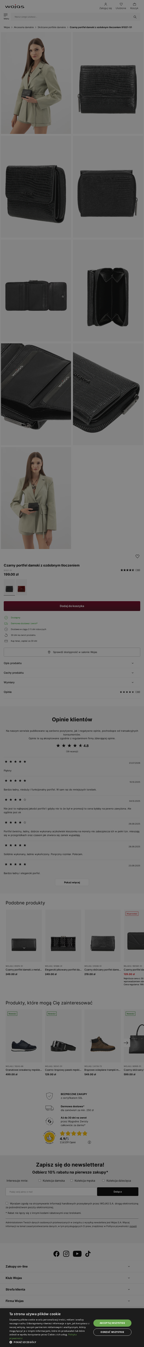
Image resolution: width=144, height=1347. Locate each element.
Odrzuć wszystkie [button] (112, 1332)
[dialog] (72, 673)
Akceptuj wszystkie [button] (112, 1323)
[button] (49, 1342)
